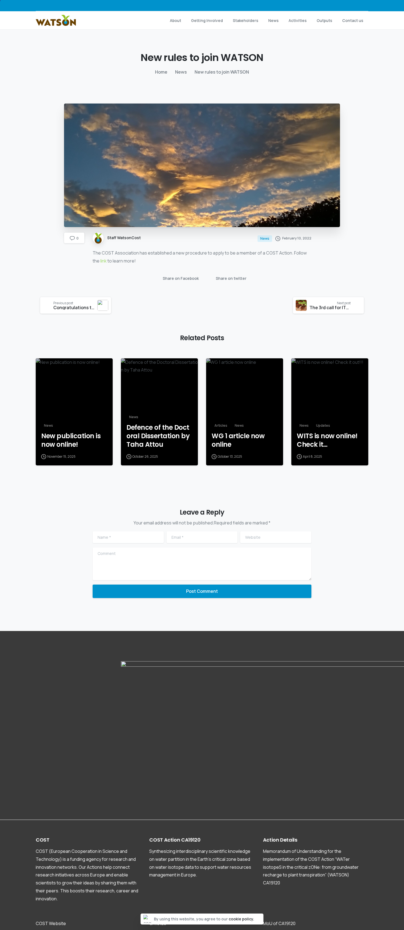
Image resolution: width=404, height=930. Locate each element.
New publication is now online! (71, 440)
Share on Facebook (181, 278)
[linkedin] (355, 5)
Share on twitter (231, 278)
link (103, 261)
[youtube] (346, 5)
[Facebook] (330, 5)
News (181, 72)
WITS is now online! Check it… (327, 440)
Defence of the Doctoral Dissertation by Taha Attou (158, 436)
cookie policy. (241, 918)
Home (161, 72)
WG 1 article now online (238, 440)
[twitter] (338, 5)
